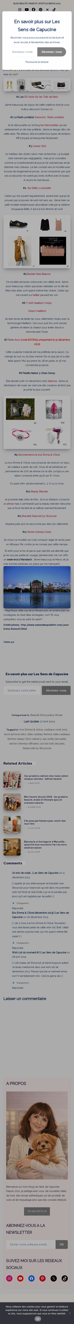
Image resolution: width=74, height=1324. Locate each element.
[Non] (69, 1313)
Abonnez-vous (51, 52)
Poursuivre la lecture (37, 62)
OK (38, 1318)
